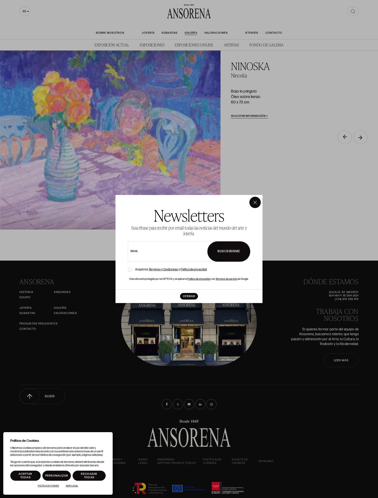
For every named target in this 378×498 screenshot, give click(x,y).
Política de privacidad (193, 269)
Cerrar (189, 296)
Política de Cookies (48, 486)
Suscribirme (228, 251)
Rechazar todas (89, 475)
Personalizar (56, 475)
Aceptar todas (25, 475)
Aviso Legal (72, 486)
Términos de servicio (226, 279)
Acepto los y (171, 269)
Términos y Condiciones (163, 269)
